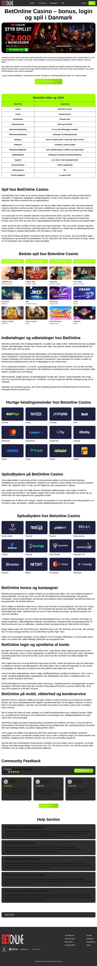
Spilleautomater (82, 261)
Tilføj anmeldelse (84, 770)
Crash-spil (59, 261)
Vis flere (48, 805)
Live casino (35, 261)
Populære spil (11, 261)
